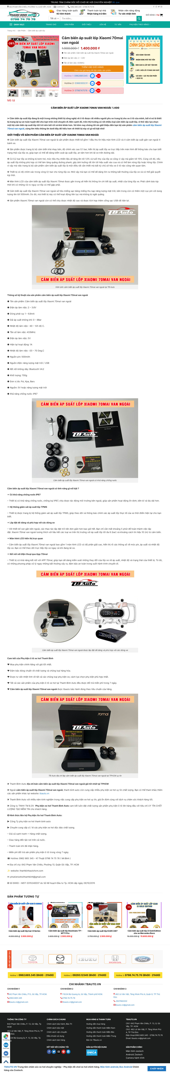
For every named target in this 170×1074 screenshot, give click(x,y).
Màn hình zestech (134, 1051)
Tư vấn (117, 24)
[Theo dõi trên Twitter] (159, 7)
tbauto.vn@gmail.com (18, 1002)
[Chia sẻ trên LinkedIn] (68, 1051)
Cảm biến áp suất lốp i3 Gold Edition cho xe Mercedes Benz (144, 932)
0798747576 (81, 90)
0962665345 (81, 75)
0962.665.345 (15, 998)
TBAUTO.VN (10, 1067)
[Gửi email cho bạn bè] (59, 1051)
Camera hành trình (135, 1057)
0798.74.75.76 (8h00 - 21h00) (142, 975)
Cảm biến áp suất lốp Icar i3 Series (24, 931)
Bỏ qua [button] (115, 2)
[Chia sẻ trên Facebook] (49, 1051)
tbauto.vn (44, 793)
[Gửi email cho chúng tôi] (161, 7)
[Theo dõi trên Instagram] (156, 7)
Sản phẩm (69, 24)
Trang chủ (51, 24)
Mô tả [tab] (11, 100)
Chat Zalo (6, 1048)
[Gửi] (139, 18)
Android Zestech (134, 1054)
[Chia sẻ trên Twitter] (54, 1051)
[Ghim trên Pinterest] (63, 1051)
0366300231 (81, 83)
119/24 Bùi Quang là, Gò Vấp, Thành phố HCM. (82, 994)
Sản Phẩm (22, 31)
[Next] (54, 61)
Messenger (6, 1057)
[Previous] (11, 61)
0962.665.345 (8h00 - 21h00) (36, 975)
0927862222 (121, 1001)
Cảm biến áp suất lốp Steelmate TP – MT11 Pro (65, 932)
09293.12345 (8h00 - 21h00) (89, 975)
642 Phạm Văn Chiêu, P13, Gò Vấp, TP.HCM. (27, 994)
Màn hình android (109, 1067)
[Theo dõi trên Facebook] (154, 7)
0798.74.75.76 (68, 998)
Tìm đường (6, 1040)
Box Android (126, 1067)
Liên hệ (102, 24)
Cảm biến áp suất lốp (36, 31)
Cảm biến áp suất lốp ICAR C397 (103, 931)
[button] (154, 15)
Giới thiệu (86, 24)
